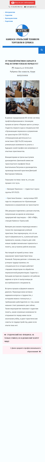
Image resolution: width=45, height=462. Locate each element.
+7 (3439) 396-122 (16, 7)
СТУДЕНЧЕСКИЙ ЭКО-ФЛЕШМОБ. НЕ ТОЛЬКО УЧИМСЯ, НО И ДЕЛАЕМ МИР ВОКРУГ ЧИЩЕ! (21, 338)
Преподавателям (11, 18)
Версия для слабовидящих (24, 3)
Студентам (8, 15)
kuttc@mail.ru (31, 7)
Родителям (9, 21)
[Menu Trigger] (1, 47)
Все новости (23, 72)
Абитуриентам (10, 12)
